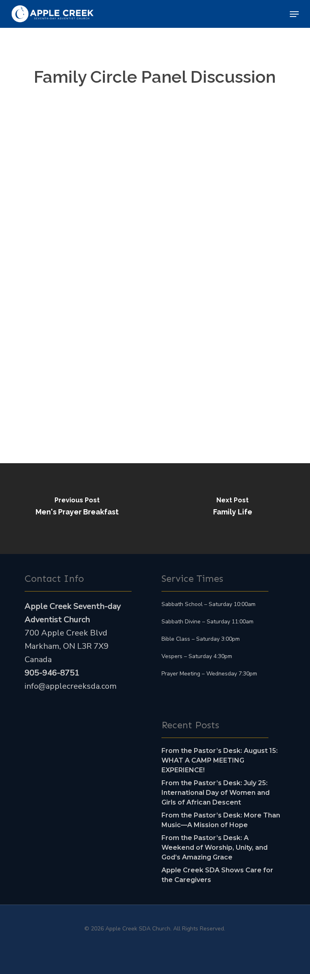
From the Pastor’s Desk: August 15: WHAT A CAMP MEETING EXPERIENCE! (219, 760)
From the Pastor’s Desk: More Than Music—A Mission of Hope (220, 820)
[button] (294, 14)
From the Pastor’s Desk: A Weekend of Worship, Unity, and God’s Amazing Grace (214, 847)
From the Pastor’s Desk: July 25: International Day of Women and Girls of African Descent (215, 792)
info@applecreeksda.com (71, 686)
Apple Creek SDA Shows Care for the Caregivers (217, 875)
